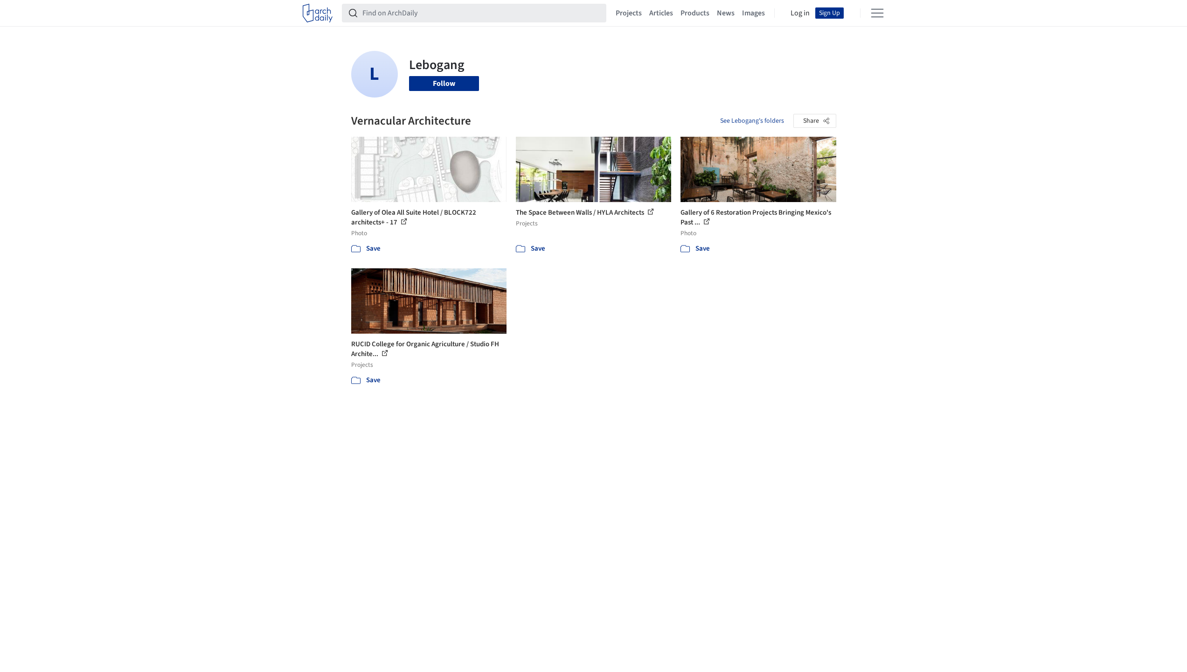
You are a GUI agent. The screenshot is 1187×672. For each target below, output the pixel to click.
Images (753, 13)
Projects (629, 13)
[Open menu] (877, 13)
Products (694, 13)
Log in (800, 13)
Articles (661, 13)
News (726, 13)
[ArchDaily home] (318, 13)
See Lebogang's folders (752, 121)
